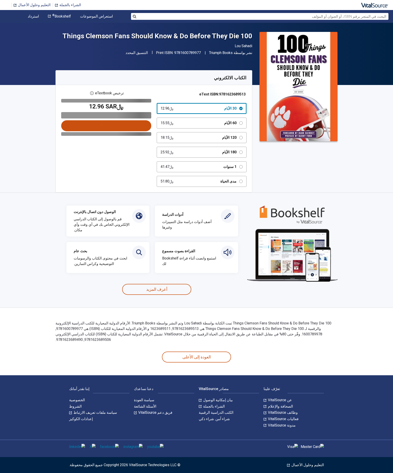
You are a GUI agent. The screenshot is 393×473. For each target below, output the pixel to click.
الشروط (75, 406)
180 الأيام (199, 152)
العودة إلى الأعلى (196, 357)
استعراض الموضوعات (96, 16)
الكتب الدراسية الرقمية (216, 412)
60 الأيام (199, 123)
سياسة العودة (144, 400)
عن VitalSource (279, 400)
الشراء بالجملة (69, 5)
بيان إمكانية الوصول (217, 400)
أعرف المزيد (156, 289)
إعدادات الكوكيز (81, 419)
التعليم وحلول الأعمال (33, 5)
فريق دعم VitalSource (154, 412)
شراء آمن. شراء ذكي (214, 419)
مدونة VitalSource (281, 425)
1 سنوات (199, 167)
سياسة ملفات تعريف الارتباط (95, 412)
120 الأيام (199, 137)
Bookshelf (61, 16)
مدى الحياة (199, 181)
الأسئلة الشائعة (145, 406)
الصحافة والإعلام (280, 406)
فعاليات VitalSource (283, 419)
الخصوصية (77, 400)
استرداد (33, 16)
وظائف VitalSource (282, 412)
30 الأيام (199, 108)
